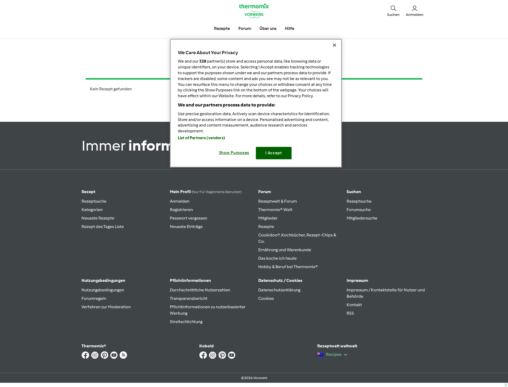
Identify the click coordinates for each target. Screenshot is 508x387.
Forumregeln (93, 298)
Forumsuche (359, 209)
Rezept (88, 191)
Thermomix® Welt (275, 209)
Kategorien (92, 209)
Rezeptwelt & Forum (277, 201)
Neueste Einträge (186, 226)
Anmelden (179, 201)
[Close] (334, 45)
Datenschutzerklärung (279, 289)
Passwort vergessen (188, 218)
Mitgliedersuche (362, 218)
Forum (264, 191)
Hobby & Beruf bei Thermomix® (288, 266)
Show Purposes (234, 152)
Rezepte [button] (222, 28)
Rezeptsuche (93, 201)
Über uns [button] (268, 28)
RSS (350, 313)
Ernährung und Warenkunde (284, 249)
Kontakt (354, 304)
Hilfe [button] (289, 28)
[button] (393, 10)
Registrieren (181, 209)
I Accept (273, 153)
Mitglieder (268, 218)
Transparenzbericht (188, 298)
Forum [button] (244, 28)
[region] (256, 103)
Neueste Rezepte (97, 218)
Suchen (354, 191)
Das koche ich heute (277, 258)
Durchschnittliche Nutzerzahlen (200, 289)
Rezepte (266, 226)
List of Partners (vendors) (201, 138)
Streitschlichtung (186, 321)
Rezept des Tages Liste (102, 226)
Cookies (266, 298)
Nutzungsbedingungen (102, 289)
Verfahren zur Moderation (106, 306)
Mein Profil (206, 191)
